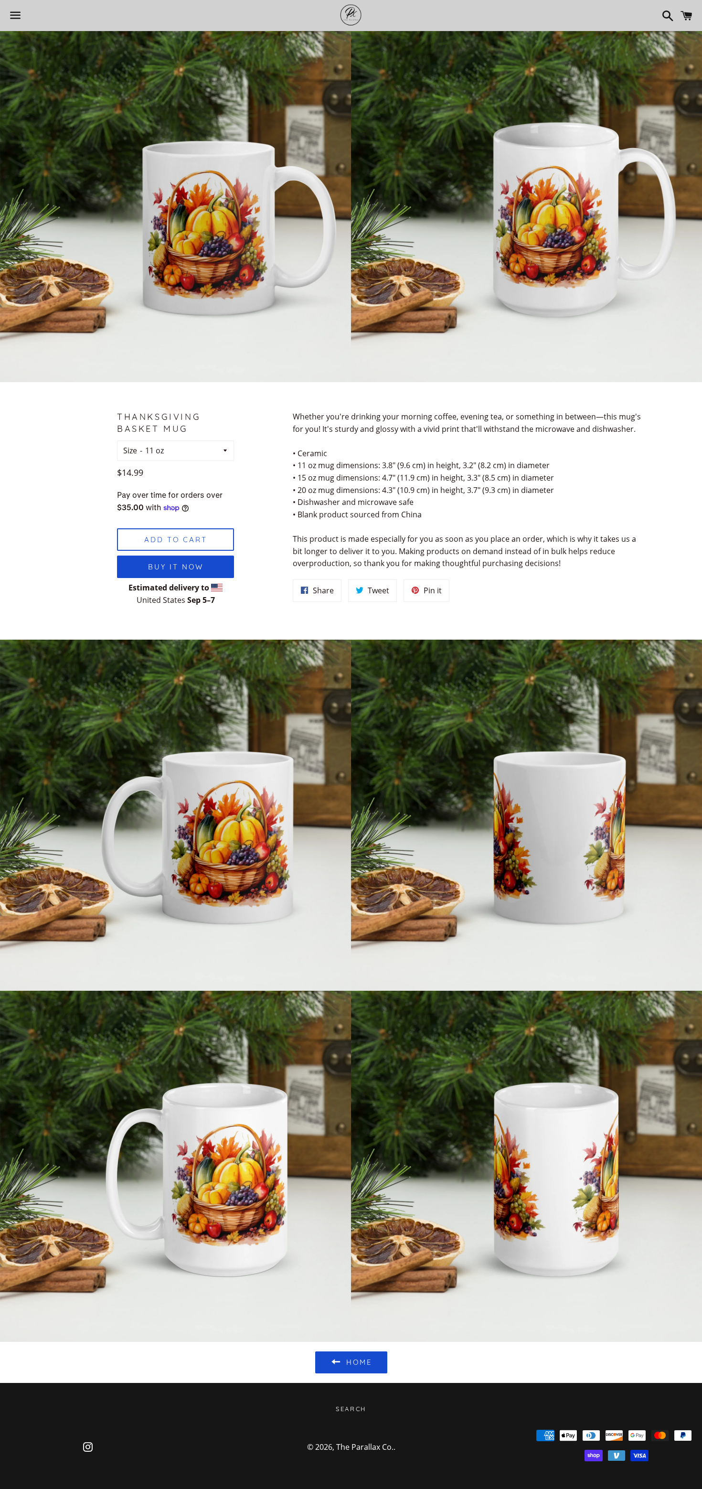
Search (351, 1409)
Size (130, 450)
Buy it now (175, 566)
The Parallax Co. (365, 1447)
